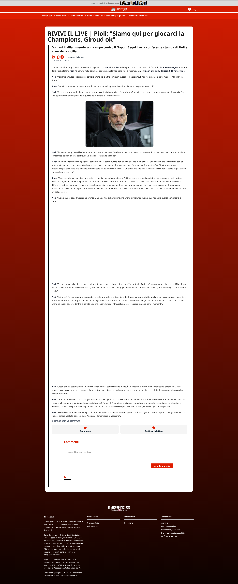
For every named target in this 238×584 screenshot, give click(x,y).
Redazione (128, 523)
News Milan (61, 15)
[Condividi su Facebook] (58, 57)
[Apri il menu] (43, 9)
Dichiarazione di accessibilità (173, 533)
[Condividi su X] (62, 57)
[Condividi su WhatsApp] (53, 57)
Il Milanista (47, 15)
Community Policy (168, 526)
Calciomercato (93, 526)
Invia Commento (162, 466)
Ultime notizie (77, 15)
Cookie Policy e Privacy (170, 529)
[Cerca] (194, 9)
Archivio (164, 523)
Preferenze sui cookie (170, 536)
